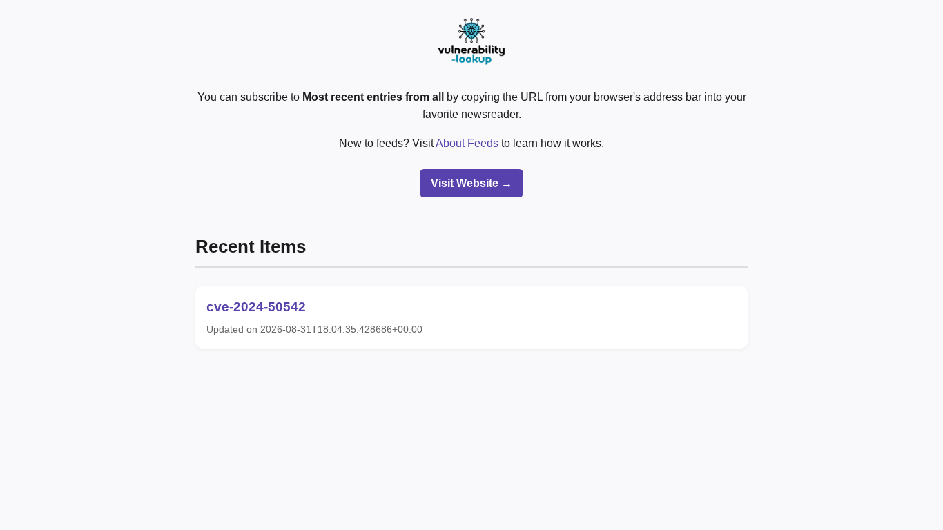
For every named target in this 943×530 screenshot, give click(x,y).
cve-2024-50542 (256, 307)
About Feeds (467, 143)
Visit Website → (471, 183)
